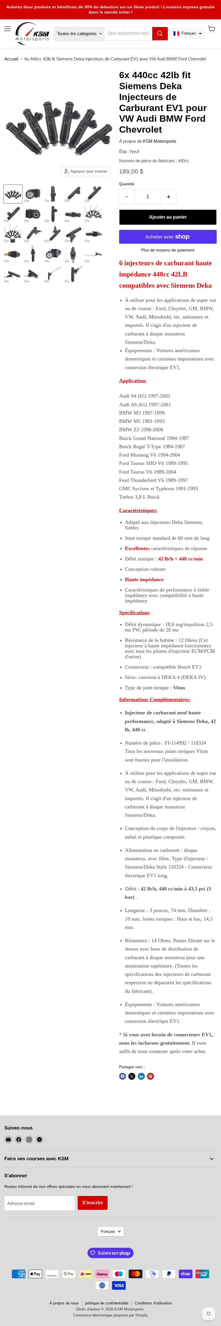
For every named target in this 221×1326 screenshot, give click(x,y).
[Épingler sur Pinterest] (150, 1076)
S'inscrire (92, 1202)
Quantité (126, 184)
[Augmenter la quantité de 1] (169, 197)
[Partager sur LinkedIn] (141, 1076)
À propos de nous (64, 1303)
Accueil (11, 58)
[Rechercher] (160, 33)
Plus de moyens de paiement (167, 250)
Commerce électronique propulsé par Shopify (110, 1315)
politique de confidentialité (106, 1303)
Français (108, 1231)
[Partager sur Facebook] (122, 1076)
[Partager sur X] (131, 1076)
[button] (187, 33)
